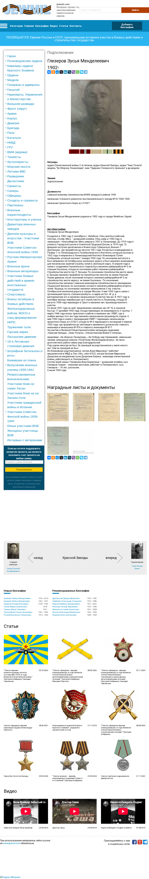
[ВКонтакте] (49, 72)
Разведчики (15, 176)
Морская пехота (18, 166)
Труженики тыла (19, 327)
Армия (11, 113)
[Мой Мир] (57, 72)
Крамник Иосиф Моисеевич (16, 604)
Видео (54, 25)
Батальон (14, 137)
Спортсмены (16, 294)
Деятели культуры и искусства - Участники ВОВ (23, 238)
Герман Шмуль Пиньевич (15, 609)
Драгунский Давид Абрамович (66, 598)
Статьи (63, 25)
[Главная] (27, 10)
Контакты (76, 25)
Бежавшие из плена (21, 360)
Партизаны (15, 205)
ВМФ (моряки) (17, 152)
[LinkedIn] (65, 72)
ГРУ (10, 147)
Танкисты (14, 157)
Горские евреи (17, 332)
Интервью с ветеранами (24, 440)
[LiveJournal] (69, 72)
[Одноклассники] (53, 72)
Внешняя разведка (20, 103)
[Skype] (81, 72)
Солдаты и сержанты (22, 200)
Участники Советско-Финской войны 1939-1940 (22, 416)
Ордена (12, 75)
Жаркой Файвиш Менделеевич (66, 604)
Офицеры (14, 195)
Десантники (15, 181)
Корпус (12, 118)
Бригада (13, 128)
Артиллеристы (17, 161)
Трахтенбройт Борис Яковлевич (18, 612)
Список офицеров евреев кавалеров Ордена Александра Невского (18, 727)
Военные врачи (18, 266)
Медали (13, 80)
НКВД (11, 142)
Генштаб (13, 89)
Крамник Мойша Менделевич (17, 601)
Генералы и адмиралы (23, 84)
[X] (61, 72)
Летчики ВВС (16, 171)
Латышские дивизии (21, 336)
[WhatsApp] (77, 72)
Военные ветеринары (22, 271)
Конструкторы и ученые (24, 219)
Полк (10, 132)
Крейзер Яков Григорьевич (64, 615)
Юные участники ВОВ (23, 425)
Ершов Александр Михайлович (66, 612)
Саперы (12, 190)
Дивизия (13, 123)
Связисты (14, 186)
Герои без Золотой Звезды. (16, 776)
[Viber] (73, 72)
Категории (16, 25)
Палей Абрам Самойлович (15, 607)
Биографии (42, 25)
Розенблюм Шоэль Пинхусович (17, 615)
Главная (29, 25)
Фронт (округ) (17, 108)
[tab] (25, 56)
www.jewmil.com (11, 843)
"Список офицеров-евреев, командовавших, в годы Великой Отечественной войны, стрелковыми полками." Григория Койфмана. (116, 729)
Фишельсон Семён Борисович (65, 609)
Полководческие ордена (24, 61)
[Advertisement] (24, 508)
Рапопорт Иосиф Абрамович (65, 607)
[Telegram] (85, 72)
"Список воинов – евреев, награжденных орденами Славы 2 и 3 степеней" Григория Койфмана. (67, 778)
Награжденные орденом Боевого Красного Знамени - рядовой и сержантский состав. (67, 727)
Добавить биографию (127, 26)
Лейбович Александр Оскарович (67, 601)
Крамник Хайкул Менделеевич (17, 598)
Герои (11, 56)
